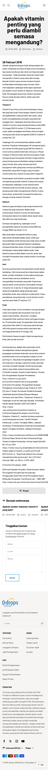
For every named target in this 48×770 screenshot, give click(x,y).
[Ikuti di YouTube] (23, 741)
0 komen (39, 49)
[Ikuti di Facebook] (4, 741)
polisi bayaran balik (10, 670)
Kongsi (26, 490)
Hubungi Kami (32, 638)
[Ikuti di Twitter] (10, 741)
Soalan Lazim (32, 643)
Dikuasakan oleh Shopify (35, 763)
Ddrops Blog (7, 643)
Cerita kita (6, 638)
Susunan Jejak (32, 647)
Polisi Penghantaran (11, 665)
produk (29, 652)
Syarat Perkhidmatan (11, 674)
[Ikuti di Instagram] (16, 741)
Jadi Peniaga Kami (10, 652)
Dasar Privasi (22, 534)
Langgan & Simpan (10, 647)
